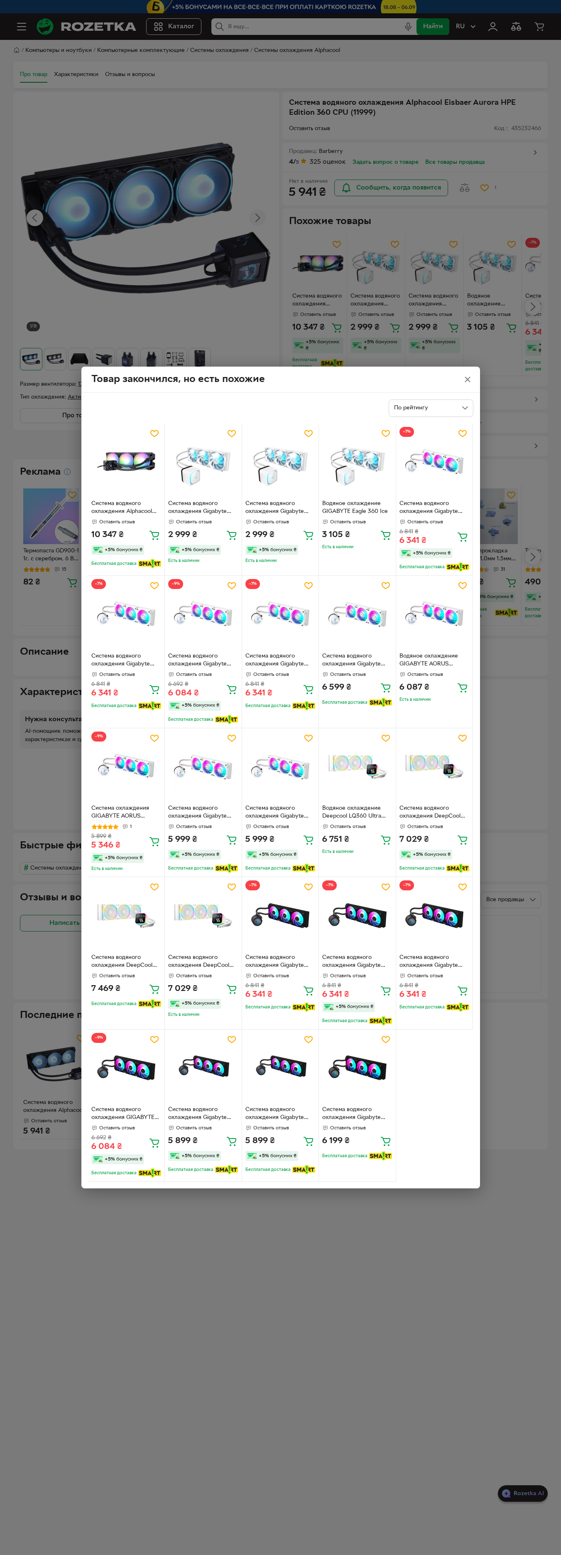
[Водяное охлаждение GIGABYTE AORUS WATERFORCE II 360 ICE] (434, 614)
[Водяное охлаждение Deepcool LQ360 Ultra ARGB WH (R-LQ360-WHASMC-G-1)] (357, 767)
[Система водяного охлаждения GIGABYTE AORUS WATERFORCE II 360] (126, 1068)
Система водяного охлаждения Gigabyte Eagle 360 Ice (197, 508)
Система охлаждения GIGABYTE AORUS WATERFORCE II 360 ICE (124, 813)
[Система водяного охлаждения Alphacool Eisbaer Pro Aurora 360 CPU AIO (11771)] (126, 462)
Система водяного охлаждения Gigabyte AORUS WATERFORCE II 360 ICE (431, 508)
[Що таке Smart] (149, 564)
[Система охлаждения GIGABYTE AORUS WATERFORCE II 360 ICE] (126, 767)
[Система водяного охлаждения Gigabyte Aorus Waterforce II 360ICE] (203, 767)
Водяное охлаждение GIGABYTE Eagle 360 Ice (355, 507)
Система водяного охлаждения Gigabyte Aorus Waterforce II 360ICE (197, 813)
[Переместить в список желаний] (154, 433)
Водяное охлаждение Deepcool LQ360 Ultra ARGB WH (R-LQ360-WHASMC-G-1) (351, 813)
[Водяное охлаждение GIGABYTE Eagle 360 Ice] (357, 462)
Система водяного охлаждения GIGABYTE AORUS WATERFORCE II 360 (123, 1114)
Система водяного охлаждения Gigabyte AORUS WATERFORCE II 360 (277, 962)
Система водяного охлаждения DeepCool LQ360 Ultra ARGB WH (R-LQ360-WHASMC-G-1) (432, 813)
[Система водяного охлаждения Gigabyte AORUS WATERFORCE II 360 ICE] (434, 462)
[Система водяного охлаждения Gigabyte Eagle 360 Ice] (203, 462)
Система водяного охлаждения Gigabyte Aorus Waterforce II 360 (201, 1114)
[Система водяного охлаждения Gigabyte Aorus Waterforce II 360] (203, 1068)
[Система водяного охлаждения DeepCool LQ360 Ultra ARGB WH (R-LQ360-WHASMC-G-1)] (434, 767)
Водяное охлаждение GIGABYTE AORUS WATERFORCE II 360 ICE (432, 660)
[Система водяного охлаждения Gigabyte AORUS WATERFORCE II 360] (280, 915)
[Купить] (154, 535)
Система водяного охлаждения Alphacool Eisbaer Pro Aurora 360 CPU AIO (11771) (122, 508)
